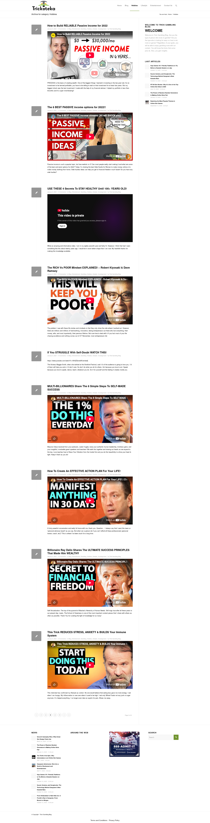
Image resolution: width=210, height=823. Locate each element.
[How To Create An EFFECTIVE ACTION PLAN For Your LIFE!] (36, 475)
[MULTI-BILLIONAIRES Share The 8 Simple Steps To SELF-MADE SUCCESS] (36, 390)
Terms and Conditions (99, 820)
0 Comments (62, 29)
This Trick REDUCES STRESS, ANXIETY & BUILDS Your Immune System (86, 633)
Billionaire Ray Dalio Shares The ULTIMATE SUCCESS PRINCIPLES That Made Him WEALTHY (88, 551)
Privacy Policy (114, 820)
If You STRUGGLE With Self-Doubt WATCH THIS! (77, 352)
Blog (70, 29)
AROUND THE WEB (79, 733)
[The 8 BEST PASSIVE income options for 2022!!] (36, 111)
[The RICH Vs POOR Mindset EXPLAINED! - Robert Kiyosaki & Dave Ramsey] (36, 271)
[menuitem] (119, 5)
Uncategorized (102, 29)
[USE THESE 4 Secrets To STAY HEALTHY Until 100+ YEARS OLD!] (36, 192)
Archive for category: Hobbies (44, 14)
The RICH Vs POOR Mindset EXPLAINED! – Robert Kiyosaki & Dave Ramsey (88, 269)
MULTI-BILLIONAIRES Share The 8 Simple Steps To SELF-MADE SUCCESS (86, 387)
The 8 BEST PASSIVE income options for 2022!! (76, 107)
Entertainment (76, 29)
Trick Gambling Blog (115, 29)
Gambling (83, 29)
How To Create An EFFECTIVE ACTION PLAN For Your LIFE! (84, 471)
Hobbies (89, 29)
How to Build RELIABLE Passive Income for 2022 (77, 25)
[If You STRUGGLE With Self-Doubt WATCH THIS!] (36, 356)
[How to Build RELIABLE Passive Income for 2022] (36, 29)
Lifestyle (94, 29)
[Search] (176, 5)
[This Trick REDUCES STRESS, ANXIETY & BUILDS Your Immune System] (36, 636)
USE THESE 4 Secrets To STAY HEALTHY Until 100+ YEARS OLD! (87, 188)
